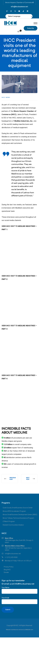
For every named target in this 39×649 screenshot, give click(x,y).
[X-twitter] (15, 11)
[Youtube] (19, 11)
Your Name (5, 587)
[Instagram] (11, 11)
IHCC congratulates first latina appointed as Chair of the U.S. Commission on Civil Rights (10, 478)
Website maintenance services (14, 629)
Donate (6, 572)
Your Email (5, 598)
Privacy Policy (8, 567)
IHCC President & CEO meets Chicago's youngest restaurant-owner (29, 478)
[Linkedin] (27, 11)
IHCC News (6, 97)
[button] (30, 28)
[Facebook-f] (7, 11)
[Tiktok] (23, 11)
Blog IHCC (7, 569)
